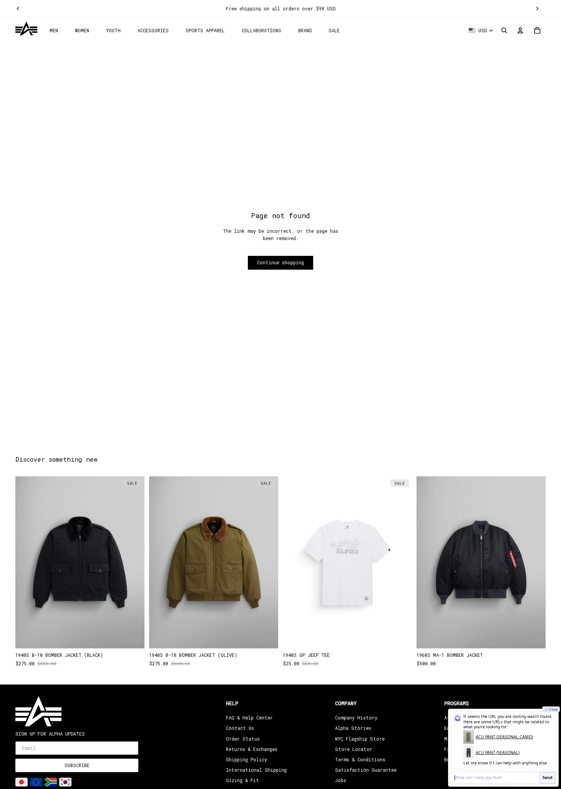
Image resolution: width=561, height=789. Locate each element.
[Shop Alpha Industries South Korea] (65, 782)
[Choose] (132, 637)
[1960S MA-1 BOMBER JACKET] (481, 562)
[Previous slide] (18, 8)
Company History (356, 717)
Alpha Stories (353, 728)
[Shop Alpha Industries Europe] (36, 782)
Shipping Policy (246, 759)
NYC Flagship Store (360, 738)
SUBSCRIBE (77, 765)
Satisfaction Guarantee (366, 770)
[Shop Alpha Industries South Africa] (51, 782)
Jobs (340, 780)
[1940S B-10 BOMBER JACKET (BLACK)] (79, 562)
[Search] (504, 30)
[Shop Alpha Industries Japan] (21, 782)
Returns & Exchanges (251, 749)
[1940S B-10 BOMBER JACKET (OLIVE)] (213, 562)
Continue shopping (280, 262)
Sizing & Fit (242, 780)
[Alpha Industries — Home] (26, 29)
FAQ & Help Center (249, 717)
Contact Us (240, 728)
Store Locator (353, 749)
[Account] (520, 30)
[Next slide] (537, 8)
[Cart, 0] (537, 30)
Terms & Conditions (360, 759)
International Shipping (256, 770)
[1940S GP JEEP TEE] (347, 562)
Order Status (243, 738)
